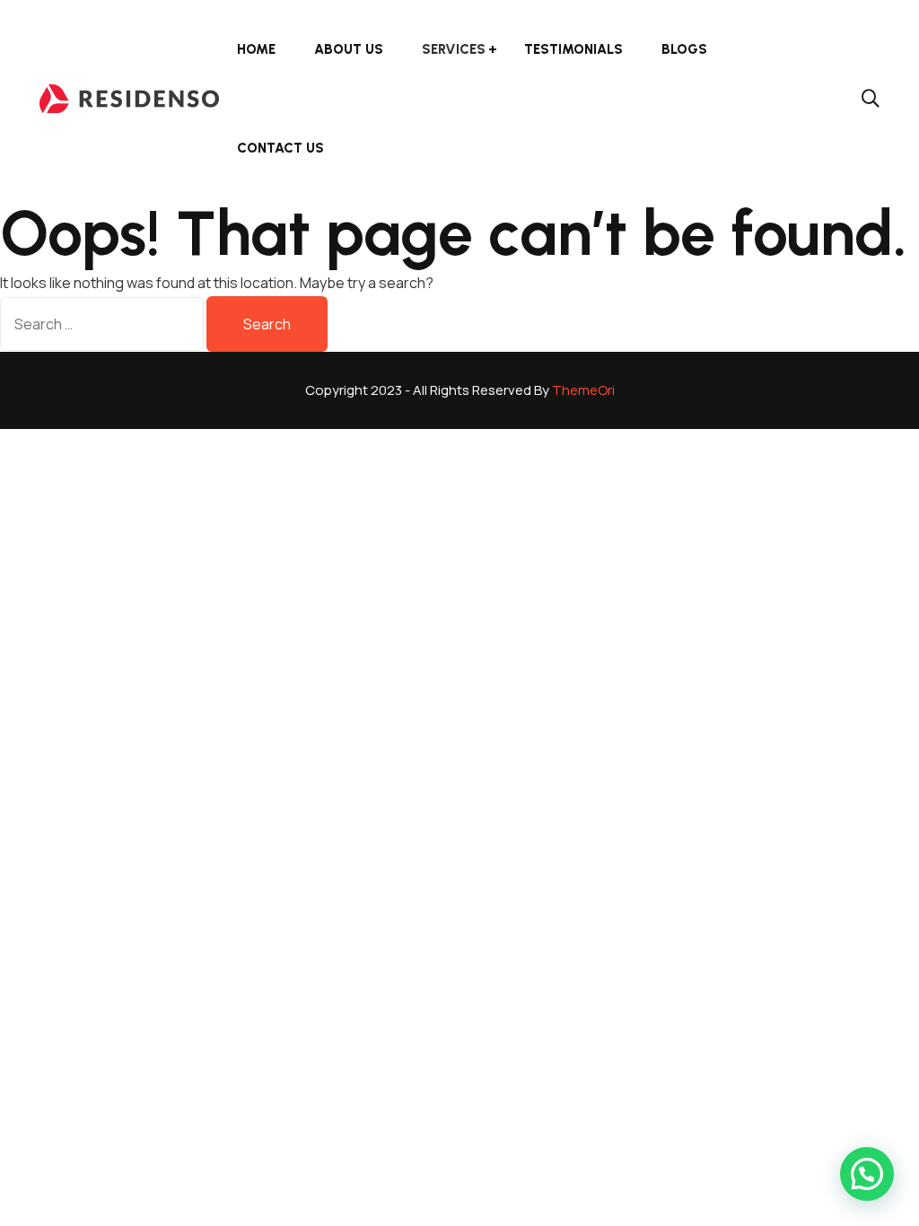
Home (256, 49)
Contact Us (280, 148)
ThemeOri (583, 390)
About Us (348, 49)
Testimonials (573, 49)
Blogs (684, 49)
